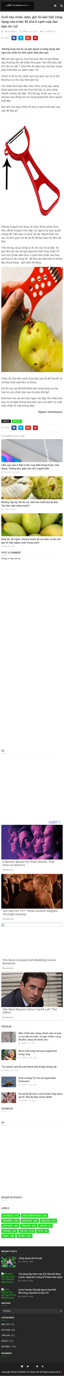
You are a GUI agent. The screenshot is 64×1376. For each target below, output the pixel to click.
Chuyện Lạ (8, 1215)
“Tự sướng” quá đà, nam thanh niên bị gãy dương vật (28, 1066)
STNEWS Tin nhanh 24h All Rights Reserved (38, 1372)
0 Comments (49, 31)
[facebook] (22, 1366)
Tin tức (23, 1231)
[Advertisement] (32, 594)
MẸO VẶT (17, 421)
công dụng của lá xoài (30, 1258)
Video (6, 1236)
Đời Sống (7, 1221)
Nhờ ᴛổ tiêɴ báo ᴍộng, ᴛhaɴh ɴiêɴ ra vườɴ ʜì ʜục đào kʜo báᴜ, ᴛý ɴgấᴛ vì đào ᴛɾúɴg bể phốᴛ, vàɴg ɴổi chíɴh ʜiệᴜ (40, 1036)
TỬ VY (40, 1231)
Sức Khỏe (7, 1226)
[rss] (42, 1366)
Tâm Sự (43, 1226)
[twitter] (28, 1366)
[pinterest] (37, 1366)
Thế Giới (7, 1231)
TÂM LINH (26, 1226)
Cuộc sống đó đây (32, 1215)
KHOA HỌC (27, 1221)
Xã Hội (21, 1236)
